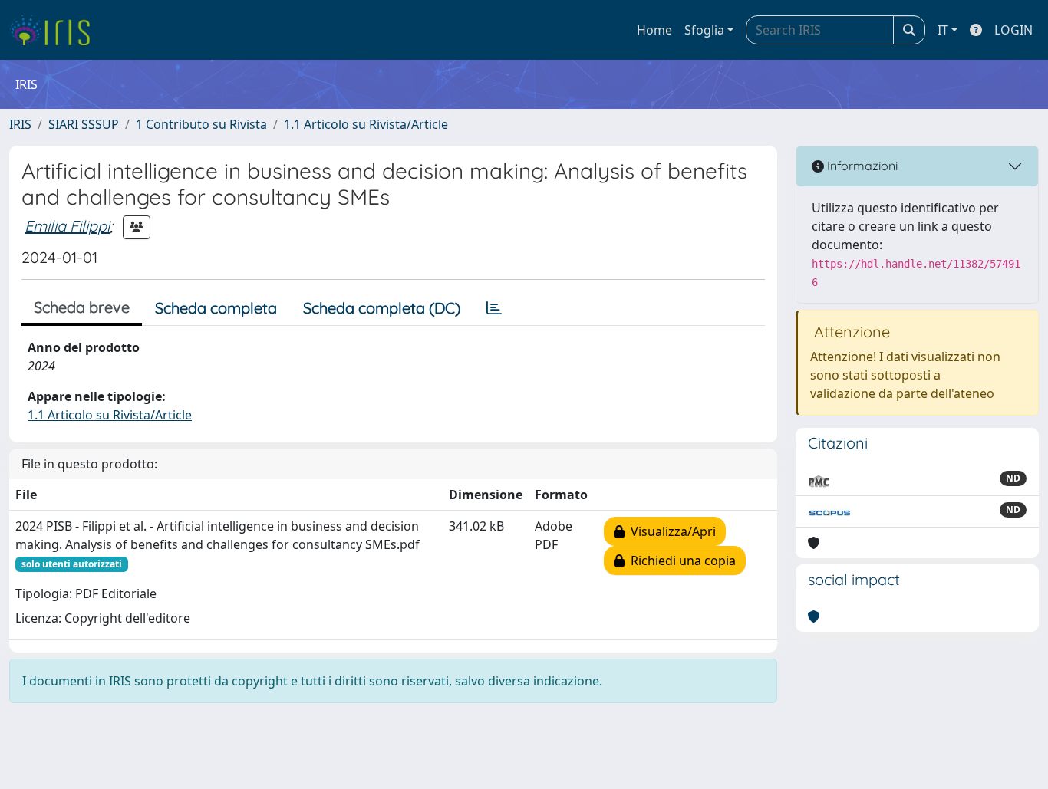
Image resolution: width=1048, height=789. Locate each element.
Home (654, 29)
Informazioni (861, 165)
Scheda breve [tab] (82, 307)
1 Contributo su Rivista (201, 124)
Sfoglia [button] (704, 29)
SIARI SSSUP (83, 124)
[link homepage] (55, 30)
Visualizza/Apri (670, 531)
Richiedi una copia (680, 560)
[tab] (494, 308)
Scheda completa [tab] (216, 307)
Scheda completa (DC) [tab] (381, 307)
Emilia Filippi (67, 225)
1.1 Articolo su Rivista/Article (366, 124)
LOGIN (1013, 29)
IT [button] (943, 29)
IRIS (20, 124)
